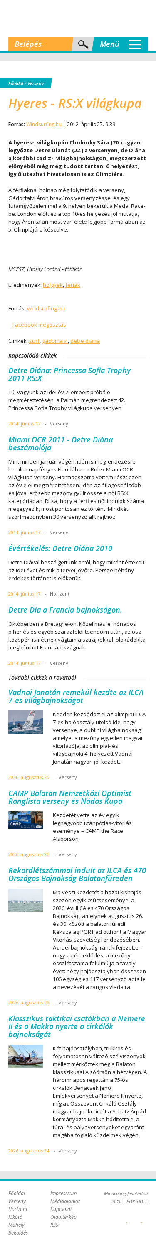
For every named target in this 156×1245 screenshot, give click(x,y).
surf (34, 340)
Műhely (16, 1224)
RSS (54, 1224)
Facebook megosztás (39, 324)
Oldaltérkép (63, 1217)
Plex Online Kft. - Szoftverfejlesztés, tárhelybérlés (127, 1218)
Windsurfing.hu (44, 124)
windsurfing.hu (46, 308)
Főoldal (15, 83)
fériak (72, 284)
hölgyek (53, 284)
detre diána (85, 340)
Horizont (17, 1209)
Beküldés (18, 1232)
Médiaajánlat (65, 1201)
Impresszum (63, 1193)
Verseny (35, 83)
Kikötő (15, 1217)
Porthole (78, 18)
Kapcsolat (61, 1209)
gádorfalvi (55, 340)
